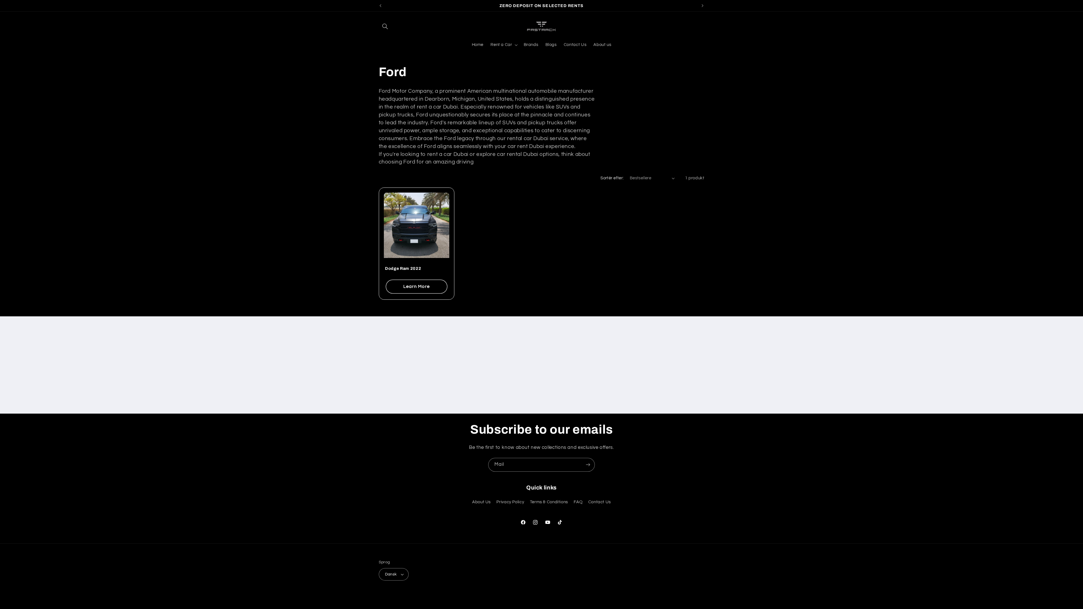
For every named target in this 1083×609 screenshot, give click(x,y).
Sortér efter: (612, 178)
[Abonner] (588, 465)
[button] (385, 26)
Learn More (416, 286)
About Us (481, 502)
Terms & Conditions (549, 502)
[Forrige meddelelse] (380, 5)
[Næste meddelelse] (702, 5)
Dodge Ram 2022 (403, 268)
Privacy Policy (510, 502)
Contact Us (599, 502)
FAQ (578, 502)
